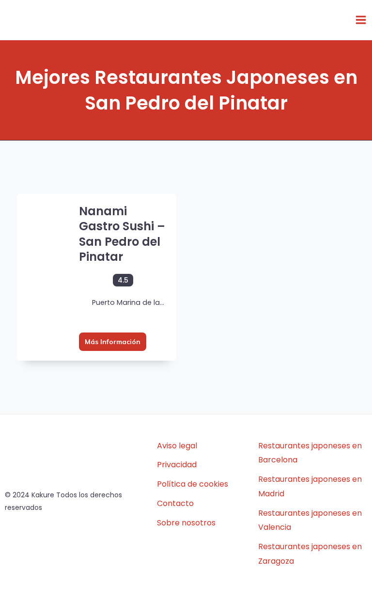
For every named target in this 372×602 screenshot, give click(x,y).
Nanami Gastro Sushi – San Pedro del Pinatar (122, 234)
